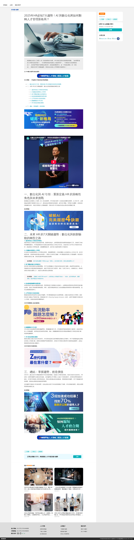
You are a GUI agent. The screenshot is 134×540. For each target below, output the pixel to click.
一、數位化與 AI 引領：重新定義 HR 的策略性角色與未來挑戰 (44, 84)
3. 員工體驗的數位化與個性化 (38, 94)
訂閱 (110, 30)
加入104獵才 (84, 531)
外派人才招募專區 (64, 534)
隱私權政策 (3, 538)
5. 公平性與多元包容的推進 (37, 98)
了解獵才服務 (63, 529)
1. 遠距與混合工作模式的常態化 (39, 90)
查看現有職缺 (43, 529)
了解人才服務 (43, 531)
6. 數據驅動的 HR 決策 (36, 100)
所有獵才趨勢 (15, 9)
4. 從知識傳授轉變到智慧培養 (38, 96)
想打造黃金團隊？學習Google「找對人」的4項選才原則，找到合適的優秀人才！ (54, 261)
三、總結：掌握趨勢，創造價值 (36, 106)
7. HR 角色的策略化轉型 (37, 103)
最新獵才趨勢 (63, 531)
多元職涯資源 (43, 534)
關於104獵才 (84, 529)
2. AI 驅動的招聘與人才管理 (38, 92)
